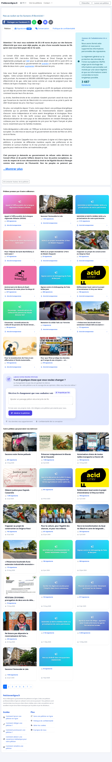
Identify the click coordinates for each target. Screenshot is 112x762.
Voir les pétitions (35, 3)
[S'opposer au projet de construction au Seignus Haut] (92, 246)
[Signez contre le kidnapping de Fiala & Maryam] (56, 282)
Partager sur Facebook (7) (18, 22)
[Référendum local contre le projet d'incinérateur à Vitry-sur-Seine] (92, 282)
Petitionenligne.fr (9, 3)
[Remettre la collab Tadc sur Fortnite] (56, 316)
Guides (6, 712)
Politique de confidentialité (64, 28)
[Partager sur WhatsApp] (34, 22)
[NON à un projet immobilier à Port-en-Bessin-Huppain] (56, 246)
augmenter (29, 66)
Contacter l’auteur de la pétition (17, 182)
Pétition (7, 28)
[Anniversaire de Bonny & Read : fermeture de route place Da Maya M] (20, 282)
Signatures (24, 28)
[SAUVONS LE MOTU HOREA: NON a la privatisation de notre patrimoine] (92, 211)
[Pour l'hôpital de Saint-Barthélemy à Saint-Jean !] (20, 246)
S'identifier (86, 3)
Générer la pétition (22, 413)
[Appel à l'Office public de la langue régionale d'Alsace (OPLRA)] (20, 211)
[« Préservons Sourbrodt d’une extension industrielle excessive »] (92, 317)
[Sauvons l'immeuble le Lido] (56, 210)
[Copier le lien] (50, 22)
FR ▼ (24, 3)
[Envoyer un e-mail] (45, 22)
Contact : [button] (47, 3)
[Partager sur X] (39, 22)
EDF (28, 61)
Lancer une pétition (101, 3)
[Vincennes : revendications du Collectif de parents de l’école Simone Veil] (20, 317)
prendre (45, 63)
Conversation (43, 28)
